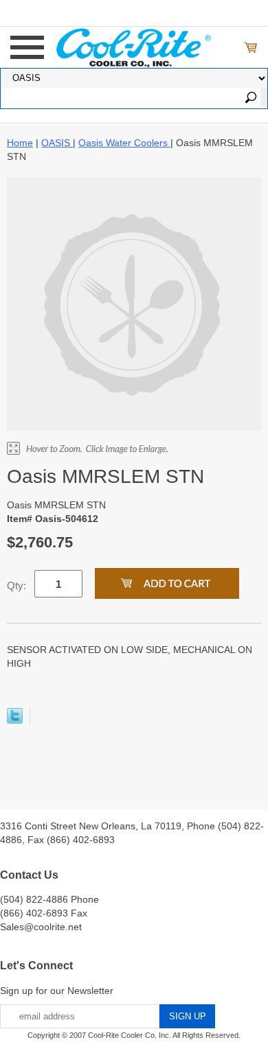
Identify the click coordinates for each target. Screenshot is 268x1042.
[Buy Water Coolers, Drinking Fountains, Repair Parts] (134, 45)
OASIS (57, 142)
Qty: (16, 585)
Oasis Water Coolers (124, 142)
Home (20, 142)
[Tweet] (15, 720)
